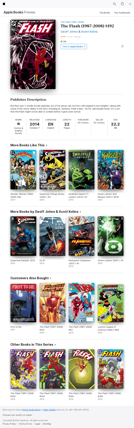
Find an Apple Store (31, 410)
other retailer (49, 410)
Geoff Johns (69, 31)
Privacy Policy (9, 424)
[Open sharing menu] (122, 46)
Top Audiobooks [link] (122, 12)
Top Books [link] (104, 12)
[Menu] (130, 4)
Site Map (47, 424)
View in (72, 46)
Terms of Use (25, 424)
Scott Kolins (89, 31)
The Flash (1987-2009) (72, 22)
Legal (37, 424)
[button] (114, 4)
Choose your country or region (17, 415)
